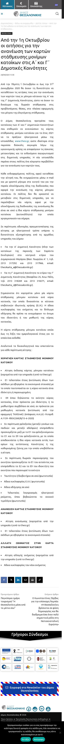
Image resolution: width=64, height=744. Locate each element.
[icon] (29, 710)
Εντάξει (25, 739)
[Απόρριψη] (60, 732)
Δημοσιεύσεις (7, 23)
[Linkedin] (18, 580)
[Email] (25, 580)
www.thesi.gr (22, 141)
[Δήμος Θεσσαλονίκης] (27, 14)
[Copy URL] (40, 580)
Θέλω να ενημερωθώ (24, 23)
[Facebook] (4, 580)
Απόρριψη (38, 739)
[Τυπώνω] (32, 580)
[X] (11, 580)
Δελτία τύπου (41, 23)
